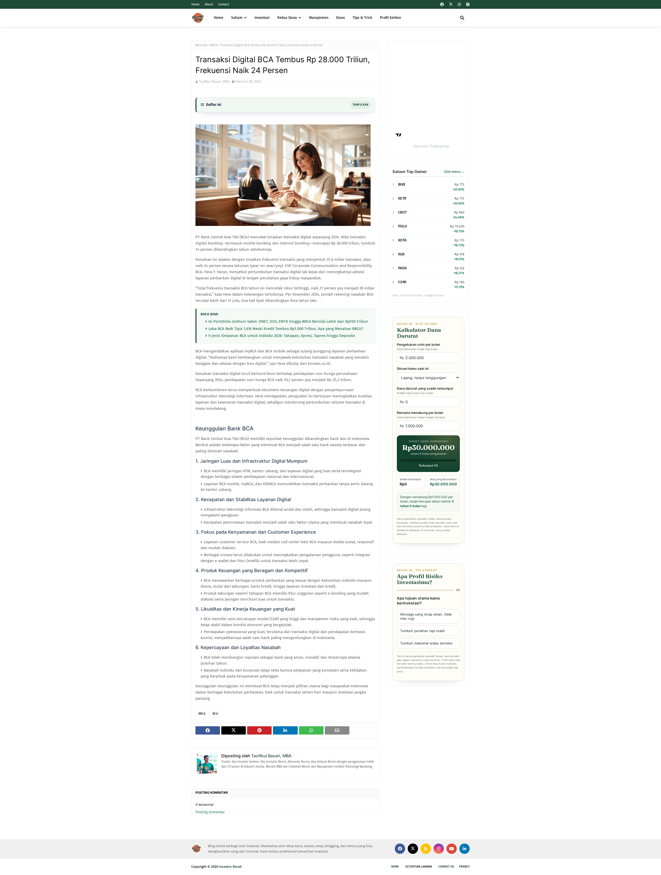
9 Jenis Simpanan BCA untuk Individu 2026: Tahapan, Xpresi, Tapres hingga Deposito (281, 335)
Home (195, 4)
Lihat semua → (454, 172)
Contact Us (446, 866)
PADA (402, 268)
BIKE (401, 184)
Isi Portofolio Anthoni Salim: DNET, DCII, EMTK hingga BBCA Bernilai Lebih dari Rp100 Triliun (288, 321)
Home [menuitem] (218, 17)
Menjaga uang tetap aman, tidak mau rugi (426, 616)
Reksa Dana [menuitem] (287, 17)
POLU (402, 226)
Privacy (464, 866)
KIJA (401, 254)
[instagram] (459, 4)
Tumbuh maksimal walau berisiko (426, 643)
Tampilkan (360, 104)
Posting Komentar (210, 812)
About (209, 4)
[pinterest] (467, 4)
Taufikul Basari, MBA (214, 81)
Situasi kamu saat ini (413, 369)
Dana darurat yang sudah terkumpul (425, 391)
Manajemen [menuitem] (318, 17)
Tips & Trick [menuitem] (362, 17)
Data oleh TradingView (431, 146)
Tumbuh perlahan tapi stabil (422, 631)
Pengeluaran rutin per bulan (418, 347)
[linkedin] (464, 849)
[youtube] (451, 849)
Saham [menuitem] (236, 17)
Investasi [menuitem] (262, 17)
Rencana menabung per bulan (421, 415)
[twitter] (451, 4)
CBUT (402, 212)
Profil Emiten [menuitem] (390, 17)
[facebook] (442, 4)
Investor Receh (230, 867)
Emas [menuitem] (340, 17)
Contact (223, 4)
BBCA (213, 45)
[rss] (426, 849)
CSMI (402, 282)
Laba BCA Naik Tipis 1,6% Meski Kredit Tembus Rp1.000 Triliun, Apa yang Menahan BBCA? (285, 328)
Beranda (201, 45)
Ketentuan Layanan (418, 866)
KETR (402, 198)
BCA (215, 713)
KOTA (402, 240)
